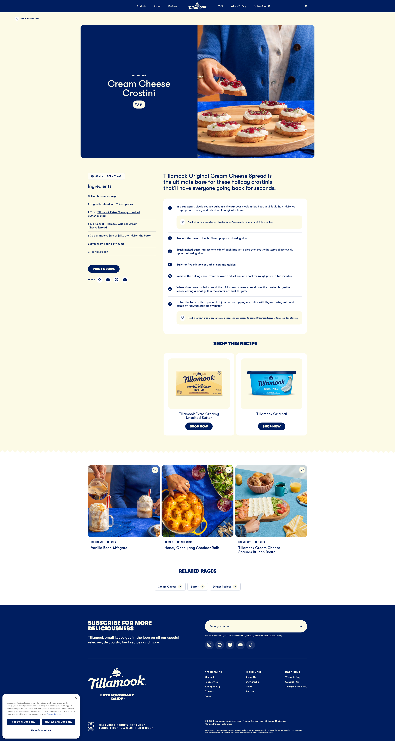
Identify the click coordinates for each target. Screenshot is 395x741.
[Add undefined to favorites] (155, 470)
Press (208, 696)
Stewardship (253, 682)
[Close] (75, 697)
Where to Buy (292, 677)
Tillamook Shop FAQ (296, 686)
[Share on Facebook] (108, 279)
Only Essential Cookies (58, 722)
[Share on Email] (125, 279)
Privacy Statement (54, 714)
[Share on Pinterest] (116, 279)
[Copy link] (99, 279)
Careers (209, 691)
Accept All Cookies (23, 722)
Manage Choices (41, 730)
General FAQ (292, 682)
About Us (251, 677)
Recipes (250, 691)
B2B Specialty (212, 686)
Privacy (246, 721)
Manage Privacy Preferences (218, 724)
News (249, 686)
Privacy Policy (254, 635)
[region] (242, 390)
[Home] (197, 9)
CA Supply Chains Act (275, 721)
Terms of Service (270, 635)
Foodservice (211, 682)
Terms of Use (257, 721)
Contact (209, 677)
